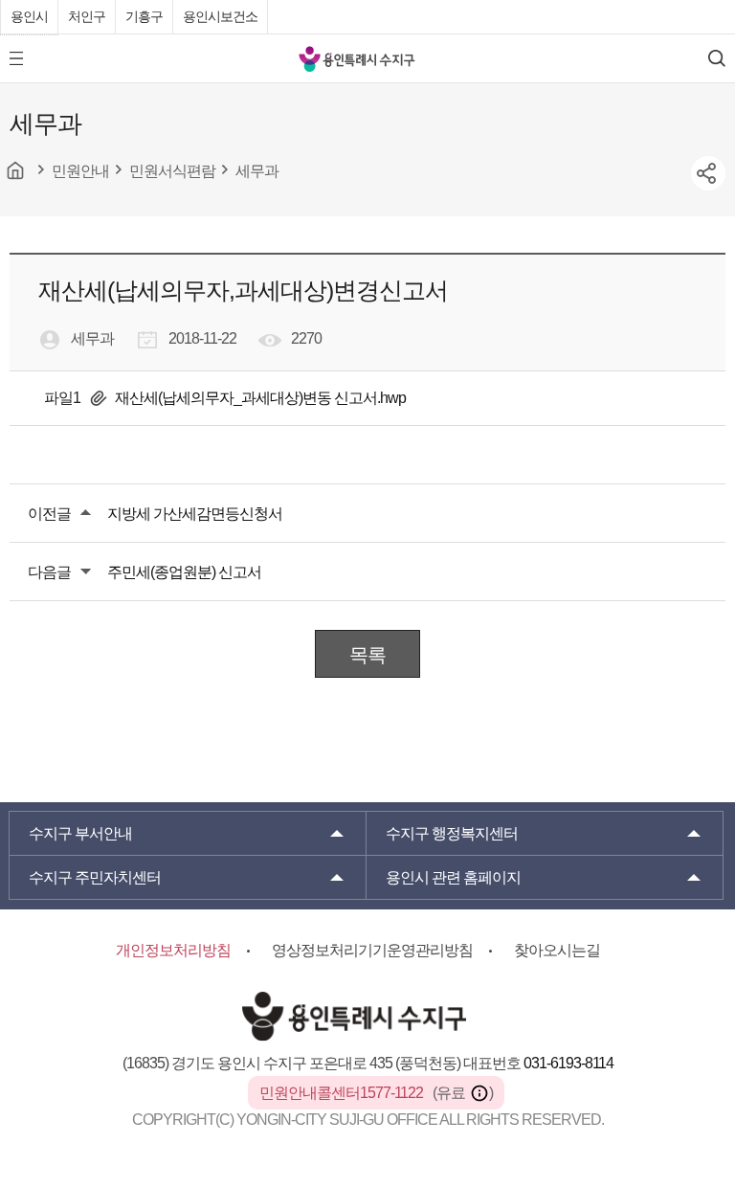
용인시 (29, 16)
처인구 (86, 16)
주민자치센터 (95, 877)
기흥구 (144, 16)
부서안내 (80, 833)
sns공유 (708, 173)
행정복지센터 (452, 833)
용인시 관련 (453, 877)
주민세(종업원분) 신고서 (184, 572)
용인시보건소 (220, 16)
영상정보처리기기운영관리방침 (372, 950)
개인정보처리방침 (173, 950)
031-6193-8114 (568, 1063)
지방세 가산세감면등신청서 (194, 513)
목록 (367, 654)
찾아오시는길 (557, 950)
